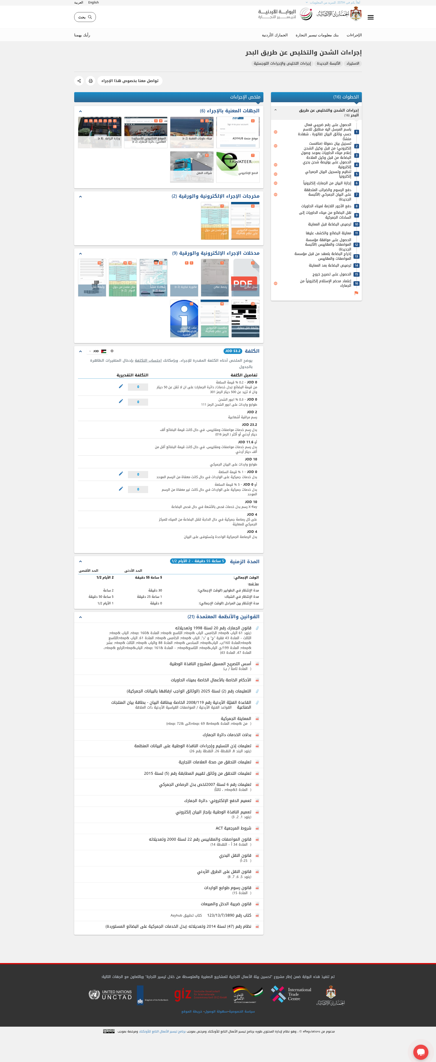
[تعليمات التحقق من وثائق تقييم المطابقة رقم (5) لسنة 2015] (258, 773)
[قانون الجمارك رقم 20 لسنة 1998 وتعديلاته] (258, 628)
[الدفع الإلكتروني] (238, 167)
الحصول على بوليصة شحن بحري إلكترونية (327, 164)
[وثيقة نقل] (92, 278)
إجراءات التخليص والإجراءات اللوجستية (282, 64)
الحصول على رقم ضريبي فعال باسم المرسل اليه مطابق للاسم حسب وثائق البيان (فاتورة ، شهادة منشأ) (324, 132)
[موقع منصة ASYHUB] (238, 132)
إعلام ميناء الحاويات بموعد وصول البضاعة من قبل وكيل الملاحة (326, 155)
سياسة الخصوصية (242, 1011)
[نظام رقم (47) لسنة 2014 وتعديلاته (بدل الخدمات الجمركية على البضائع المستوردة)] (258, 926)
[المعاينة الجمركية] (258, 719)
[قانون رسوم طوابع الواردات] (258, 888)
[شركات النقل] (192, 167)
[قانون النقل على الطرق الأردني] (258, 872)
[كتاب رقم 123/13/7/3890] (258, 915)
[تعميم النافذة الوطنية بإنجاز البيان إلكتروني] (258, 812)
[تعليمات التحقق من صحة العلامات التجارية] (258, 762)
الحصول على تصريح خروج (332, 274)
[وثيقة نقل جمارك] (245, 319)
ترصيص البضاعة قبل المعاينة (329, 224)
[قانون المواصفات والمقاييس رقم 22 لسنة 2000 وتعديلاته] (258, 839)
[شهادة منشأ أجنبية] (153, 278)
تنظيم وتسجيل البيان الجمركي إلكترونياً (328, 174)
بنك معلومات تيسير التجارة (317, 34)
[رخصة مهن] (215, 278)
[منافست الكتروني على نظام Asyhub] (245, 221)
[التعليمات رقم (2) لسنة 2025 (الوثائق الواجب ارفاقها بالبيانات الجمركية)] (258, 691)
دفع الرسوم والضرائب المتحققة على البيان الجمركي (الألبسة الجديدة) (327, 195)
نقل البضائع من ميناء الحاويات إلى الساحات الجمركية (325, 215)
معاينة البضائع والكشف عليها (328, 233)
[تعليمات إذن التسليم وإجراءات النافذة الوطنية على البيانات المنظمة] (258, 746)
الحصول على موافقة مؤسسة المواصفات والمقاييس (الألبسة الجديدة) (328, 245)
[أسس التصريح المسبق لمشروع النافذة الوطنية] (258, 664)
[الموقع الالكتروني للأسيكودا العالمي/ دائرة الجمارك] (146, 132)
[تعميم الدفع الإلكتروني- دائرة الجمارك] (258, 801)
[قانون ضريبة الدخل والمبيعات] (258, 904)
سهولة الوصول (216, 1011)
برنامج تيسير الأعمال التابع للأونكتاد (162, 1031)
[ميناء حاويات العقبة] (192, 132)
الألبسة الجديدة (328, 64)
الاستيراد (352, 64)
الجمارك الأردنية (275, 34)
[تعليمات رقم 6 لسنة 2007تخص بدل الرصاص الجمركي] (258, 785)
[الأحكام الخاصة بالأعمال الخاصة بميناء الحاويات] (258, 680)
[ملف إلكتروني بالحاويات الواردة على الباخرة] (184, 319)
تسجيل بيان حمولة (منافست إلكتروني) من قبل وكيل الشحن (327, 146)
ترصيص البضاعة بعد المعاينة (330, 265)
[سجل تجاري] (245, 278)
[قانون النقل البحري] (258, 856)
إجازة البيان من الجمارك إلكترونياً (327, 183)
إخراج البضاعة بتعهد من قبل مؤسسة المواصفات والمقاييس (322, 256)
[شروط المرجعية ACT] (258, 828)
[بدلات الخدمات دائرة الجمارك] (258, 735)
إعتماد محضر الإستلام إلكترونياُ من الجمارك (325, 283)
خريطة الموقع (191, 1011)
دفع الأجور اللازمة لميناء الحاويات (326, 206)
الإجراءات (354, 34)
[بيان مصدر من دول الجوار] (123, 278)
